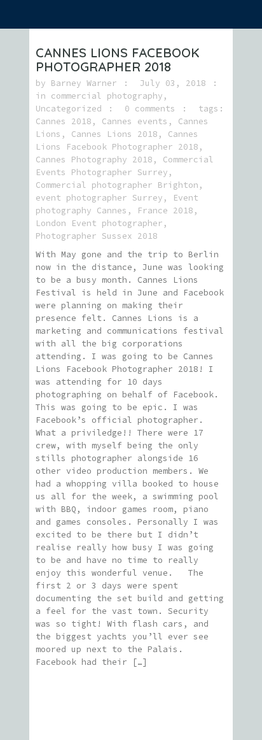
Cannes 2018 (64, 121)
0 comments (150, 108)
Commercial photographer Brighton (117, 185)
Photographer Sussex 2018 (97, 236)
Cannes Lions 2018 (114, 134)
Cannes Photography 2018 (94, 159)
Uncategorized (69, 108)
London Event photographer (99, 223)
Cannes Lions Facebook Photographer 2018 (118, 60)
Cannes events (135, 121)
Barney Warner (84, 83)
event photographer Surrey (99, 197)
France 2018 (165, 210)
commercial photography (107, 95)
